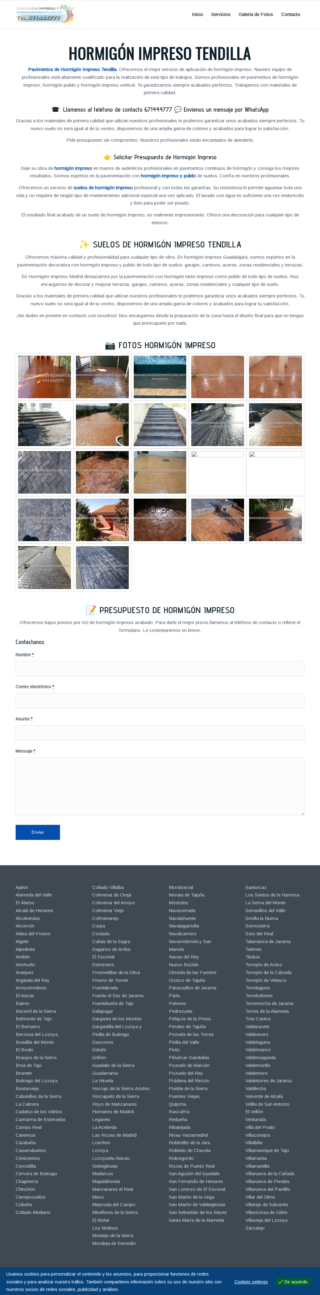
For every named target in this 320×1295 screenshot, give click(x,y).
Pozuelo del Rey (186, 1073)
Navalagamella (184, 925)
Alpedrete (25, 949)
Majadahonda (106, 1181)
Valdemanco (258, 1049)
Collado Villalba (108, 887)
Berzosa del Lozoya (37, 1034)
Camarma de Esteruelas (41, 1119)
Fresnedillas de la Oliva (116, 972)
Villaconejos (257, 1135)
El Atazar (25, 995)
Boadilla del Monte (35, 1042)
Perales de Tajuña (187, 1026)
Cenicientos (28, 1158)
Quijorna (177, 1104)
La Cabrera (27, 1104)
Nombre (25, 655)
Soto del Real (259, 933)
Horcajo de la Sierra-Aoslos (121, 1088)
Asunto (24, 719)
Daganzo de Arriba (111, 949)
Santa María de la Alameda (196, 1220)
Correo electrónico (35, 686)
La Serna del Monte (265, 902)
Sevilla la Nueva (261, 918)
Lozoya (100, 1150)
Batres (22, 1003)
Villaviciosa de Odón (266, 1212)
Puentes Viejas (184, 1096)
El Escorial (103, 956)
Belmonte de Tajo (34, 1018)
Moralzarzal (181, 887)
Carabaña (26, 1142)
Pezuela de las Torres (191, 1034)
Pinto (174, 1049)
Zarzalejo (255, 1228)
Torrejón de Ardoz (263, 964)
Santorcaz (256, 887)
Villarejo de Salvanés (266, 1204)
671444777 (158, 109)
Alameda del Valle (34, 894)
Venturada (255, 1119)
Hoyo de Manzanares (114, 1104)
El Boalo (24, 1049)
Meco (98, 1197)
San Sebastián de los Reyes (198, 1212)
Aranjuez (25, 972)
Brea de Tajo (29, 1065)
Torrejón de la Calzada (268, 972)
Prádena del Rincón (189, 1080)
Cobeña (24, 1204)
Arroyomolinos (31, 987)
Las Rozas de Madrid (114, 1135)
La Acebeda (104, 1127)
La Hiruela (102, 1080)
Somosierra (257, 925)
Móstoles (178, 902)
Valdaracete (257, 1026)
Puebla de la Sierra (188, 1088)
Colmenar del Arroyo (113, 902)
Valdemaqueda (260, 1057)
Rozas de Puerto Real (192, 1166)
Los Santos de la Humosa (272, 894)
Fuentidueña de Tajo (113, 1003)
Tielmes (253, 949)
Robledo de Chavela (190, 1150)
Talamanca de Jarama (268, 941)
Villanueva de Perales (267, 1181)
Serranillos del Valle (265, 910)
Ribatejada (179, 1127)
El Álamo (25, 902)
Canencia (25, 1135)
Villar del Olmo (260, 1197)
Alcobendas (28, 918)
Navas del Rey (184, 956)
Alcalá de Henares (34, 910)
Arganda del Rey (33, 980)
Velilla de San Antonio (267, 1104)
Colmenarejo (105, 918)
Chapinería (27, 1181)
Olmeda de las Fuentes (193, 972)
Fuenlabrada (105, 987)
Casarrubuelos (31, 1150)
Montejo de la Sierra (112, 1235)
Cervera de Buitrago (36, 1173)
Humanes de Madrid (113, 1111)
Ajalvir (22, 887)
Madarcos (102, 1173)
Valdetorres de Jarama (268, 1080)
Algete (22, 941)
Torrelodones (259, 995)
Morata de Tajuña (186, 894)
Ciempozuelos (31, 1197)
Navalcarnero (183, 933)
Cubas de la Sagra (111, 941)
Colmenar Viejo (108, 910)
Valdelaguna (257, 1042)
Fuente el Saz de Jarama (117, 995)
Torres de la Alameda (267, 1011)
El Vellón (254, 1111)
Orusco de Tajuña (187, 980)
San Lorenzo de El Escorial (197, 1189)
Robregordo (181, 1158)
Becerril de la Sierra (36, 1011)
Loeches (101, 1142)
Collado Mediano (33, 1212)
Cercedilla (26, 1166)
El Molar (100, 1220)
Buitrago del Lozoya (37, 1080)
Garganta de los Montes (117, 1018)
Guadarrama (105, 1073)
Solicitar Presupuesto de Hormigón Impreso (165, 157)
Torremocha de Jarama (269, 1003)
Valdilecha (255, 1088)
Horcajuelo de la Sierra (115, 1096)
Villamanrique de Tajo (267, 1150)
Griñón (99, 1057)
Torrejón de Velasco (266, 980)
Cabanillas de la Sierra (38, 1096)
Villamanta (256, 1158)
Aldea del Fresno (33, 933)
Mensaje (25, 751)
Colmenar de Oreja (111, 894)
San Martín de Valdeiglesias (197, 1204)
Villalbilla (253, 1142)
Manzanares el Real (112, 1189)
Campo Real (29, 1127)
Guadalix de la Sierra (113, 1065)
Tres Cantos (258, 1018)
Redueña (178, 1119)
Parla (174, 995)
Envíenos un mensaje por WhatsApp (226, 109)
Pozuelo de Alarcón (189, 1065)
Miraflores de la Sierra (115, 1212)
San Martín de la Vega (191, 1197)
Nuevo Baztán (183, 964)
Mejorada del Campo (113, 1204)
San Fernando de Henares (196, 1181)
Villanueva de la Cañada (269, 1173)
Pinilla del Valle (184, 1042)
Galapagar (102, 1011)
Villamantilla (257, 1166)
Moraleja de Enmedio (114, 1243)
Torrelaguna (257, 987)
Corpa (98, 925)
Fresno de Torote (110, 980)
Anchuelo (25, 964)
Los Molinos (105, 1228)
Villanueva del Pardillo (267, 1189)
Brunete (24, 1073)
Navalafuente (182, 918)
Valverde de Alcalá (264, 1096)
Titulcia (252, 956)
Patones (177, 1003)
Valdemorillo (258, 1065)
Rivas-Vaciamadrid (188, 1135)
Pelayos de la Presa (190, 1018)
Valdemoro (256, 1073)
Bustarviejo (27, 1088)
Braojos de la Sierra (36, 1057)
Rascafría (179, 1111)
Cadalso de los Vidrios (39, 1111)
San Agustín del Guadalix (194, 1173)
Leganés (101, 1119)
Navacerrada (182, 910)
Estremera (103, 964)
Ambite (23, 956)
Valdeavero (256, 1034)
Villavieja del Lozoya (266, 1220)
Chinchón (25, 1189)
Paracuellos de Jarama (192, 987)
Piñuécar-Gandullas (189, 1057)
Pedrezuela (180, 1011)
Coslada (100, 933)
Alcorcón (25, 925)
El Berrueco (28, 1026)
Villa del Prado (260, 1127)
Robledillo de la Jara (189, 1142)
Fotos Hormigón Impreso (167, 345)
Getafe (99, 1049)
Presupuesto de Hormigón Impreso (167, 610)
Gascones (102, 1042)
